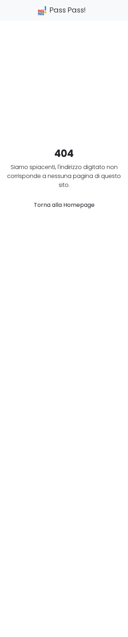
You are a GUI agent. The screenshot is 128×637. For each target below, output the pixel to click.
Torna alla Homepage (64, 205)
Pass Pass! (67, 10)
